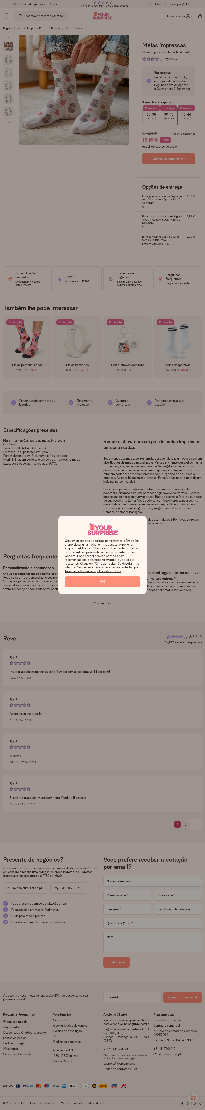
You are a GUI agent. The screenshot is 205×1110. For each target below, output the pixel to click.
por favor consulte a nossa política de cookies (102, 569)
